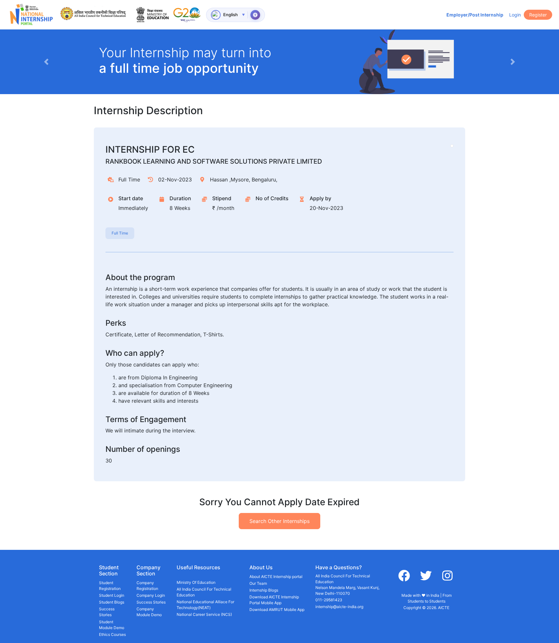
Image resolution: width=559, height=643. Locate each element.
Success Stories (107, 611)
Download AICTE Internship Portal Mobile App (274, 599)
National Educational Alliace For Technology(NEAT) (205, 604)
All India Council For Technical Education (204, 592)
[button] (46, 61)
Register (538, 14)
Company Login (151, 595)
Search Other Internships (279, 521)
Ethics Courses (112, 634)
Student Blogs (111, 602)
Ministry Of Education (196, 582)
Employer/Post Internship (474, 14)
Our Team (258, 583)
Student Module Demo (111, 624)
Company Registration (147, 585)
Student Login (111, 595)
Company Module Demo (149, 611)
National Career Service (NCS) (204, 614)
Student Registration (110, 585)
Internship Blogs (263, 590)
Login (515, 14)
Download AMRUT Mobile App (276, 609)
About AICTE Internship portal (275, 576)
